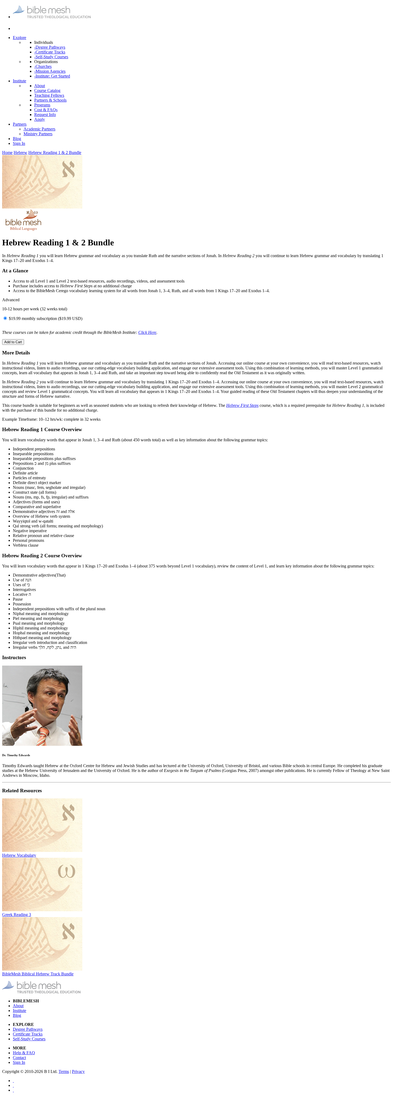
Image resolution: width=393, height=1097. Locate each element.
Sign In (19, 143)
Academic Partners (39, 129)
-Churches (43, 66)
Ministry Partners (38, 134)
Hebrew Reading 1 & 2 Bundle (54, 152)
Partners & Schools (50, 100)
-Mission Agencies (50, 71)
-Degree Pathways (49, 47)
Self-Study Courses (29, 1039)
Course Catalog (47, 90)
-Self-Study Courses (51, 57)
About (39, 85)
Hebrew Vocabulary (19, 855)
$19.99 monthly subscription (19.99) (45, 318)
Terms (64, 1071)
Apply (39, 119)
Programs (42, 105)
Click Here (147, 332)
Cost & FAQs (45, 109)
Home (7, 152)
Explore (19, 37)
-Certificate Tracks (49, 52)
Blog (17, 138)
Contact (19, 1057)
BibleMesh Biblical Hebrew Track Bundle (38, 974)
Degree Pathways (28, 1029)
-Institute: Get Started (52, 76)
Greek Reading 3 (16, 914)
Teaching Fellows (49, 95)
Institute (19, 81)
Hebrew (20, 152)
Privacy (78, 1071)
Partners (19, 124)
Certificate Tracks (28, 1034)
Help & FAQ (24, 1052)
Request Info (45, 114)
